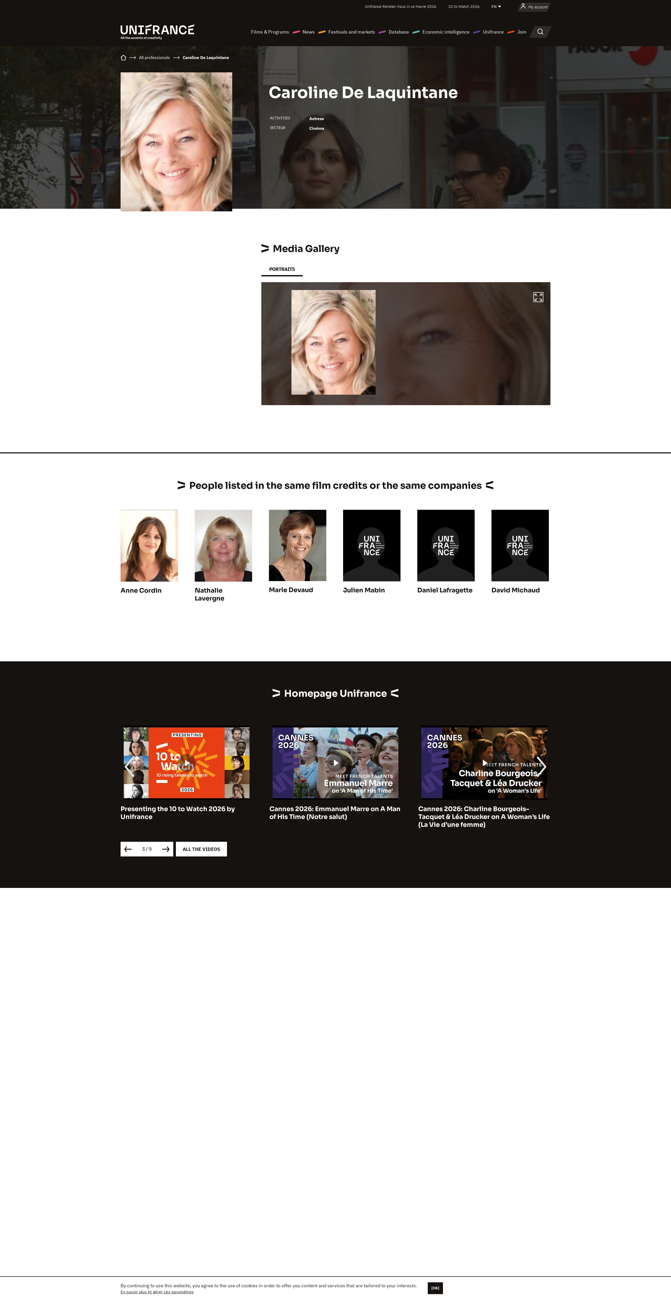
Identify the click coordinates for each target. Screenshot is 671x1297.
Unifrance (493, 32)
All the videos (201, 849)
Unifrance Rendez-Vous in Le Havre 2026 (400, 6)
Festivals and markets (351, 32)
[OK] (435, 1288)
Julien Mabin (364, 590)
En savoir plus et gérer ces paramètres (157, 1291)
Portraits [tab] (282, 269)
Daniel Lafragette (445, 590)
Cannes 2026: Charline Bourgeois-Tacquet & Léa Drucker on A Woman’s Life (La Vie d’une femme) (335, 817)
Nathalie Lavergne (209, 594)
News (309, 32)
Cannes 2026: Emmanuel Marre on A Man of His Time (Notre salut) (186, 813)
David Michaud (515, 590)
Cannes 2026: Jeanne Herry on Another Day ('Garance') (481, 813)
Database (399, 32)
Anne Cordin (141, 590)
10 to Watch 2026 (464, 6)
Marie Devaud (291, 590)
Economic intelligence (446, 32)
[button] (538, 298)
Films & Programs (270, 32)
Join (521, 32)
